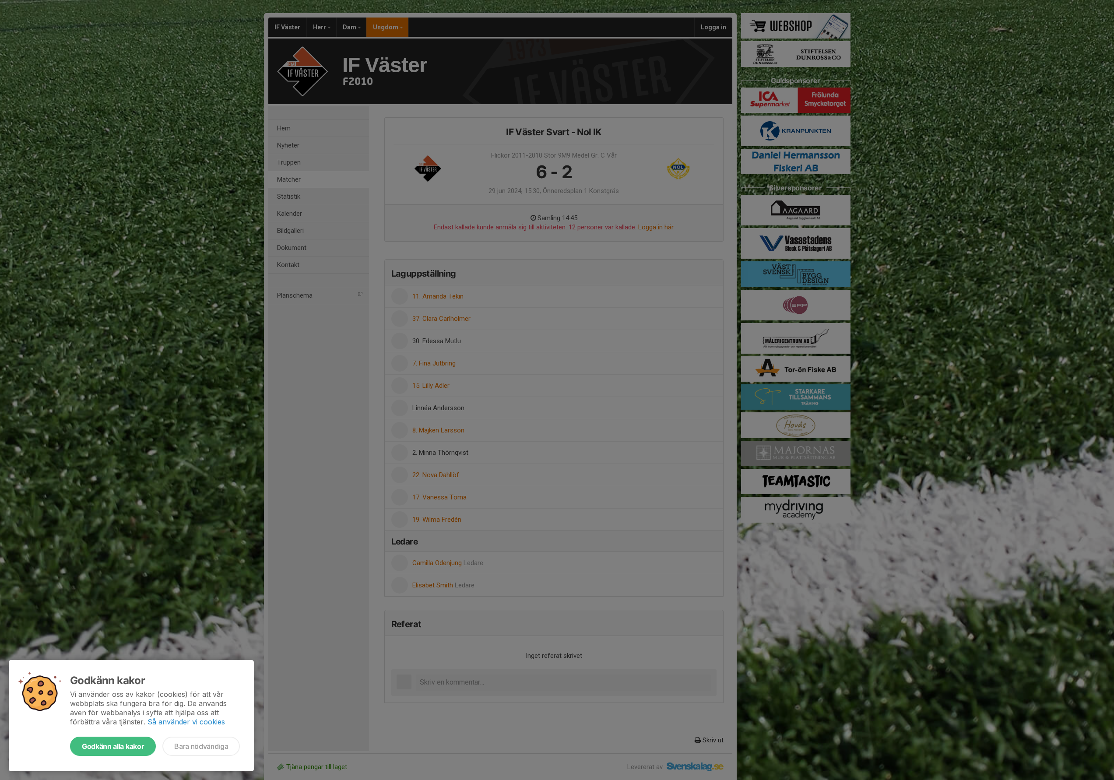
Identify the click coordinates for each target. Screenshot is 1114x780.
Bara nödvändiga (201, 746)
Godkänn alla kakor (113, 746)
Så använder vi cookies (186, 721)
